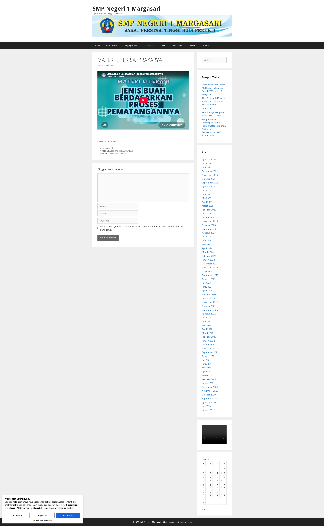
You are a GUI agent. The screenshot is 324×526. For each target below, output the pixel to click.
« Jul (204, 508)
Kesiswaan (149, 45)
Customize (17, 515)
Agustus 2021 (209, 356)
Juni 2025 (206, 194)
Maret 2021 (208, 375)
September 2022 (210, 309)
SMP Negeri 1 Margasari (126, 8)
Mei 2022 (206, 325)
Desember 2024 (210, 217)
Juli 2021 (206, 359)
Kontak (206, 45)
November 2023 (210, 267)
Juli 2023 (206, 282)
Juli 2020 (206, 406)
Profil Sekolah (111, 45)
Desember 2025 (210, 171)
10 (203, 478)
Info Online (178, 45)
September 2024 (210, 228)
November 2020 (210, 390)
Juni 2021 (206, 363)
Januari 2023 (208, 298)
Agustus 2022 (209, 313)
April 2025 (207, 202)
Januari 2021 (208, 383)
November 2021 (210, 348)
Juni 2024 (206, 240)
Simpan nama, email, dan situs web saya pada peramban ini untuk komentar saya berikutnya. (141, 228)
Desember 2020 (210, 386)
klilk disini (111, 141)
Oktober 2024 (209, 225)
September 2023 (210, 275)
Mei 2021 (206, 367)
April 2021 (207, 371)
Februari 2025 (209, 209)
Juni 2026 (206, 167)
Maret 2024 (208, 252)
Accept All (68, 515)
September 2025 (210, 182)
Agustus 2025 (209, 186)
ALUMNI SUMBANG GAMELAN (113, 153)
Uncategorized (106, 148)
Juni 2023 (206, 286)
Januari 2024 (208, 259)
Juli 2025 (206, 190)
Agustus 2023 (209, 279)
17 (203, 486)
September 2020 (210, 398)
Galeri (192, 45)
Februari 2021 (209, 379)
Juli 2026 (206, 163)
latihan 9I (206, 108)
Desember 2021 (210, 344)
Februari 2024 (209, 255)
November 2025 (210, 174)
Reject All (42, 515)
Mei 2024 (206, 244)
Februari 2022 (209, 336)
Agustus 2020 (209, 402)
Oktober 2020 (209, 394)
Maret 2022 (208, 333)
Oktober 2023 (209, 271)
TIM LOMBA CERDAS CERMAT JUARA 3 (116, 151)
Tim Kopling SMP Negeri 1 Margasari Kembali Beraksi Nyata (214, 101)
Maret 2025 (208, 205)
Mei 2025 (206, 198)
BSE (163, 45)
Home (97, 45)
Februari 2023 (209, 294)
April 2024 (207, 248)
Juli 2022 (206, 317)
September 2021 (210, 352)
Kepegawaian (131, 45)
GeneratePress (185, 522)
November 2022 (210, 302)
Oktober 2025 (209, 178)
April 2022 (207, 329)
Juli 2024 (206, 236)
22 (221, 486)
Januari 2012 (208, 410)
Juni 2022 (206, 321)
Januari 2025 (208, 213)
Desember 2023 (210, 263)
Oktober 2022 (209, 306)
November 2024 (210, 221)
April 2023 (207, 290)
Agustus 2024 (209, 232)
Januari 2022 (208, 340)
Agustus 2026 (209, 159)
